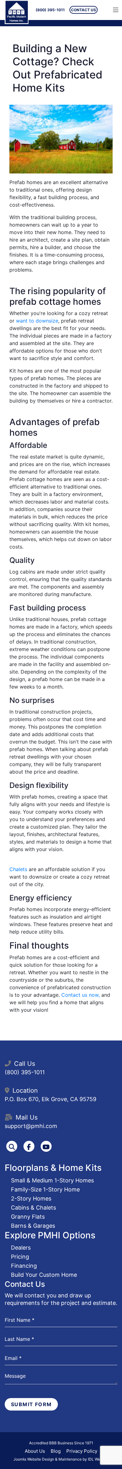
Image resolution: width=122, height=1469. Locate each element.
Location (25, 1090)
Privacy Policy (81, 1451)
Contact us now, (81, 995)
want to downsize (36, 321)
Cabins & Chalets (33, 1207)
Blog (56, 1451)
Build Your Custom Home (44, 1274)
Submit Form (31, 1404)
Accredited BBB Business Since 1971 (61, 1443)
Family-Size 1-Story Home (45, 1189)
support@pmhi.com (31, 1126)
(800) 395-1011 (50, 10)
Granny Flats (28, 1216)
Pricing (20, 1256)
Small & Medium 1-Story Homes (52, 1180)
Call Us (24, 1063)
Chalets (19, 869)
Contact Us (83, 10)
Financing (24, 1265)
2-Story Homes (31, 1198)
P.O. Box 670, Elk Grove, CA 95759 (50, 1099)
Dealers (21, 1247)
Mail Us (27, 1117)
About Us (35, 1451)
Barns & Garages (33, 1225)
